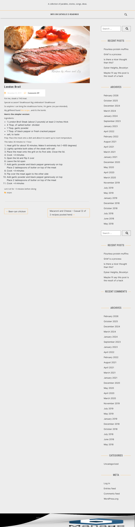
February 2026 (111, 95)
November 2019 (112, 182)
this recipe (25, 110)
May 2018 (109, 223)
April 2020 (109, 172)
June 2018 (109, 218)
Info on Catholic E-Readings (64, 14)
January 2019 (110, 198)
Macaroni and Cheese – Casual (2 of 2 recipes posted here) (68, 213)
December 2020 (112, 162)
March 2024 (110, 111)
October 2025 (111, 100)
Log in (107, 483)
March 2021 (109, 152)
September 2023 (112, 121)
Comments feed (112, 493)
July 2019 (108, 187)
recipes (9, 193)
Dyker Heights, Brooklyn (116, 67)
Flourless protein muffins (116, 49)
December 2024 (112, 105)
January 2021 (110, 157)
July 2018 (108, 213)
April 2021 (109, 146)
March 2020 (110, 177)
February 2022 (111, 136)
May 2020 (109, 167)
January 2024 (111, 116)
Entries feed (110, 488)
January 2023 (111, 126)
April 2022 (109, 131)
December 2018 (112, 203)
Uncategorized (111, 464)
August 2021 (110, 141)
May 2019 (109, 193)
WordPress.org (111, 498)
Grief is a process (112, 54)
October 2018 (110, 208)
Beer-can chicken (17, 211)
